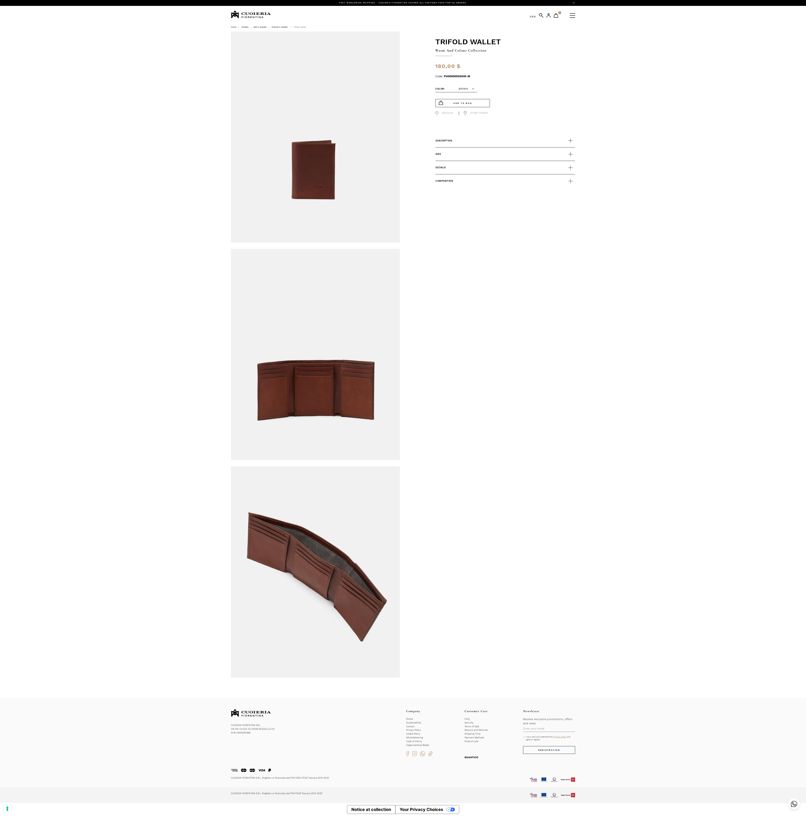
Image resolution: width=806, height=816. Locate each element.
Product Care (471, 741)
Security (469, 722)
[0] (556, 15)
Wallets (245, 27)
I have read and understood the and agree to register (548, 738)
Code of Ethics (414, 741)
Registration (549, 750)
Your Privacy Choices (421, 809)
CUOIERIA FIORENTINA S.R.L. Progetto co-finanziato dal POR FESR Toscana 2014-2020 (276, 793)
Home (233, 27)
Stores (409, 719)
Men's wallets (260, 27)
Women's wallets (280, 27)
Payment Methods (474, 737)
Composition (444, 181)
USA (533, 17)
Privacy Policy (413, 730)
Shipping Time (472, 733)
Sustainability (413, 722)
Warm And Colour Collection (460, 50)
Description (444, 140)
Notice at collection (371, 809)
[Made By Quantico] (471, 757)
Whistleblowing (414, 737)
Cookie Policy (413, 733)
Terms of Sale (471, 726)
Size (438, 154)
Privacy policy (559, 737)
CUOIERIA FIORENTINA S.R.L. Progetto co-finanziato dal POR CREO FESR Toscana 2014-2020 (280, 778)
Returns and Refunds (476, 730)
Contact (410, 726)
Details (441, 167)
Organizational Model (417, 745)
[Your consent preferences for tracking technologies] (7, 809)
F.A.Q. (467, 719)
